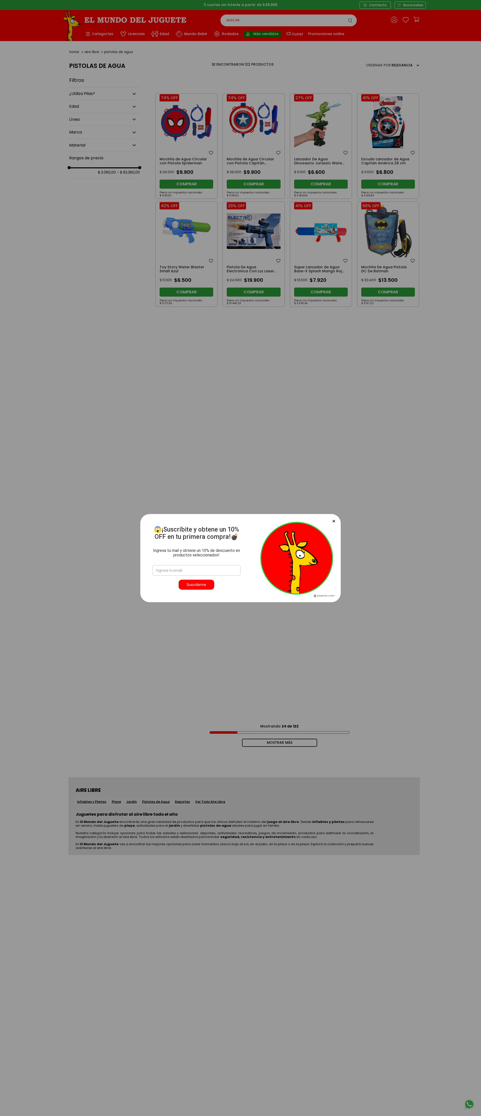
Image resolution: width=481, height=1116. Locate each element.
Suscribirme (196, 584)
